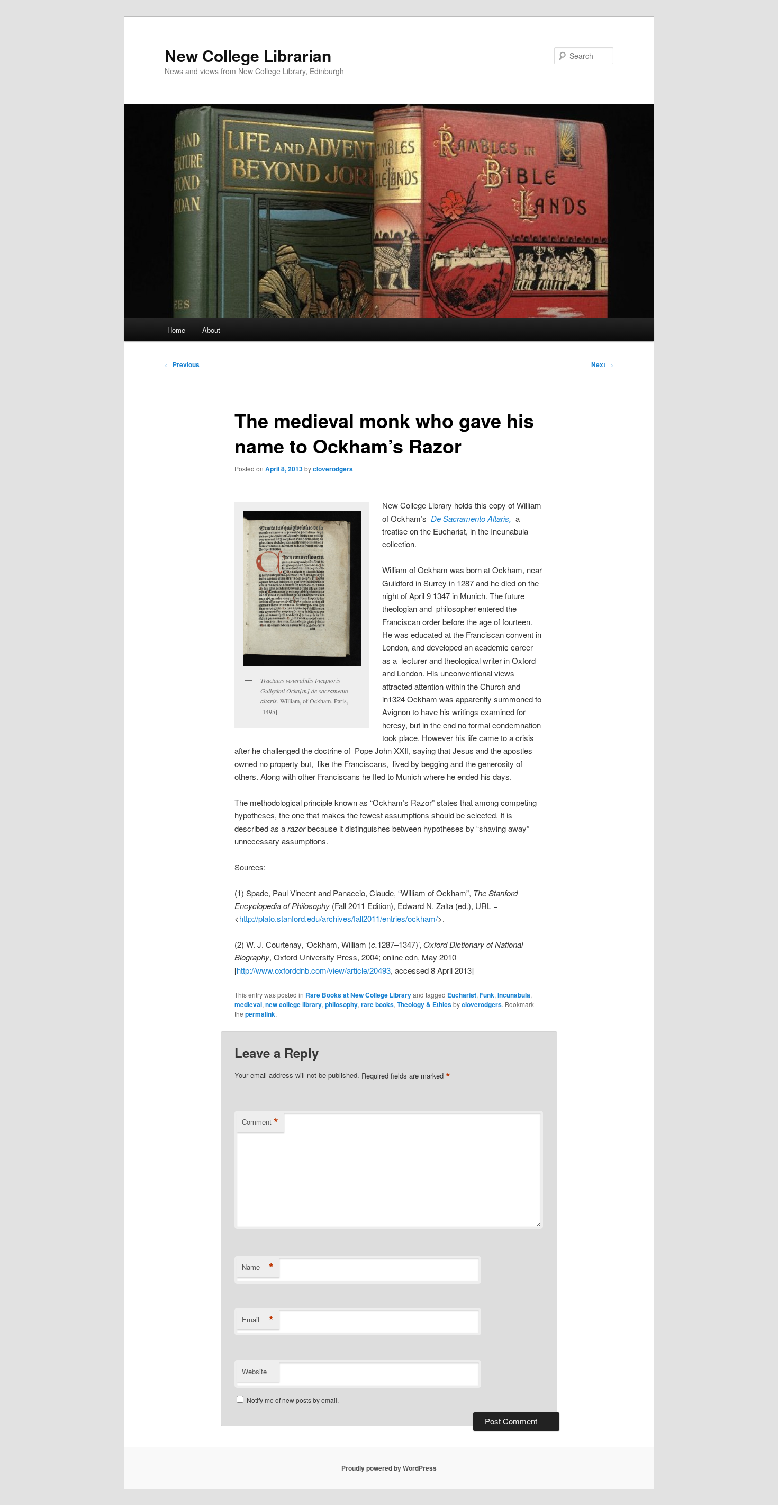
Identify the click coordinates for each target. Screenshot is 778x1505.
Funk (487, 995)
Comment (260, 1122)
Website (254, 1371)
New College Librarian (248, 55)
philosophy (341, 1004)
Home (176, 330)
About (211, 330)
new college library (293, 1004)
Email (258, 1319)
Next (602, 364)
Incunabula (513, 995)
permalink (260, 1014)
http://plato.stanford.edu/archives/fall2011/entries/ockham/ (338, 918)
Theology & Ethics (424, 1004)
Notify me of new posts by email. (293, 1399)
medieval (248, 1004)
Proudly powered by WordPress (389, 1468)
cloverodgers (333, 469)
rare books (377, 1004)
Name (258, 1267)
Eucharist (461, 995)
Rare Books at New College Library (358, 995)
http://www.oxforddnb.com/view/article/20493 (314, 970)
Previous (182, 364)
